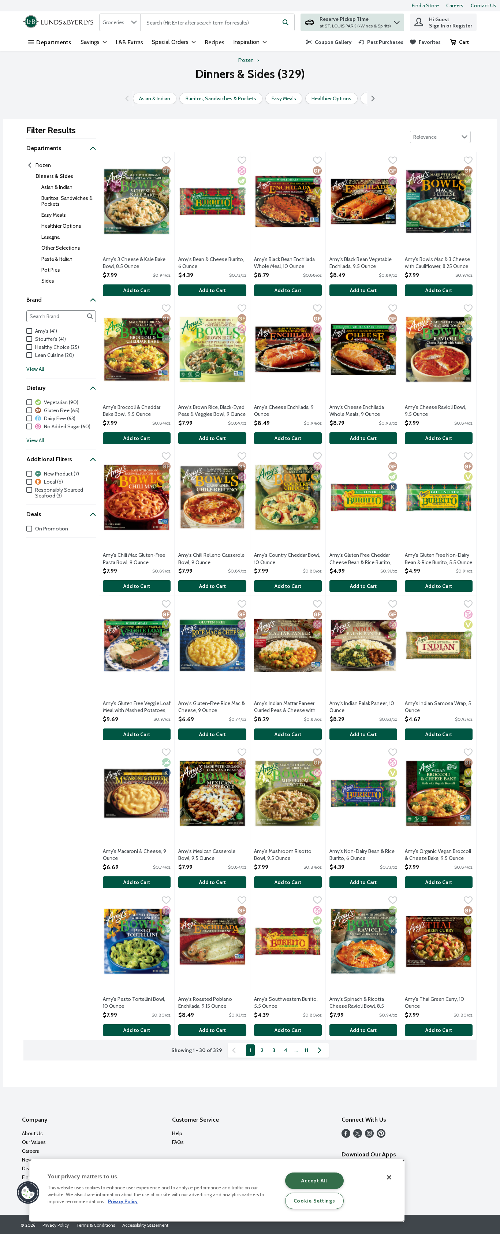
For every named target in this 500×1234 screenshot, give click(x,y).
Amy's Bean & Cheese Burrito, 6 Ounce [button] (211, 263)
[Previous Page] (235, 1050)
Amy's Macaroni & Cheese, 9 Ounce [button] (134, 855)
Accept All (314, 1180)
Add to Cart (136, 290)
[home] (59, 22)
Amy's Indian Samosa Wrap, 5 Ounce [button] (438, 707)
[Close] (389, 1177)
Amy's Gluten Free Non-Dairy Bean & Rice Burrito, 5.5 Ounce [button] (438, 559)
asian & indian (56, 187)
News (28, 1159)
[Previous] (128, 98)
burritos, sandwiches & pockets (67, 201)
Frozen (246, 60)
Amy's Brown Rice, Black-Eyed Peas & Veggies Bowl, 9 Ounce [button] (212, 411)
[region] (216, 1190)
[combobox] (119, 22)
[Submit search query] (285, 22)
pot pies (50, 269)
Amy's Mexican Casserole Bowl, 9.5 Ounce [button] (207, 855)
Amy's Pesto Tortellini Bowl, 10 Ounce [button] (134, 1003)
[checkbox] (166, 161)
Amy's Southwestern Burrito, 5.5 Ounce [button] (286, 1003)
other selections (60, 248)
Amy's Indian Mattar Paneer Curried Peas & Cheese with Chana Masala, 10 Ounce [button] (285, 707)
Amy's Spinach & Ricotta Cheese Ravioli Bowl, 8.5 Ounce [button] (358, 1003)
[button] (397, 21)
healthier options (61, 226)
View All (35, 369)
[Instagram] (369, 1135)
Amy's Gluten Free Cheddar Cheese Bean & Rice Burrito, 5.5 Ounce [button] (360, 559)
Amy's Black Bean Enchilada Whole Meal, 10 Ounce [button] (284, 263)
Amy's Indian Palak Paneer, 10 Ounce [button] (361, 707)
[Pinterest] (381, 1135)
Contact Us (483, 5)
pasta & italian (56, 259)
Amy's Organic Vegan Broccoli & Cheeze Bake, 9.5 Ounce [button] (438, 855)
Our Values (34, 1142)
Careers (454, 5)
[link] (329, 42)
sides (47, 280)
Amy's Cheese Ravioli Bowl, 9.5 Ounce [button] (435, 411)
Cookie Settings (314, 1200)
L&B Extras (129, 42)
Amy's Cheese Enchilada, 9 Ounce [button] (284, 411)
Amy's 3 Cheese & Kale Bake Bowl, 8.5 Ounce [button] (134, 263)
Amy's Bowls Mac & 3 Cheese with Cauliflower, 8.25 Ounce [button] (437, 263)
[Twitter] (357, 1135)
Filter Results (51, 130)
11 (306, 1050)
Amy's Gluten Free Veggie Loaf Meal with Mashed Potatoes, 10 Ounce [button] (137, 707)
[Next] (371, 98)
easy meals (53, 215)
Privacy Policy (55, 1225)
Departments (53, 42)
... (296, 1050)
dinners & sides (54, 176)
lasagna (50, 237)
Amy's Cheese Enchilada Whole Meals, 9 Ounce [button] (358, 411)
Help (177, 1133)
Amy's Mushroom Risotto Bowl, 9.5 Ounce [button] (283, 855)
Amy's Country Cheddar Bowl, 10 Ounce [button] (287, 559)
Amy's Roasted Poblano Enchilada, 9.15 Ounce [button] (207, 1003)
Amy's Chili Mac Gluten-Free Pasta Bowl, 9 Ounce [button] (134, 559)
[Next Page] (321, 1050)
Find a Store (425, 5)
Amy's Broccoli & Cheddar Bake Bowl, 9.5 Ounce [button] (132, 411)
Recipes (214, 42)
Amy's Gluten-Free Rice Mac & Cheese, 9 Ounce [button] (211, 707)
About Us (32, 1133)
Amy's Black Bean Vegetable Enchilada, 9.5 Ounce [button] (360, 263)
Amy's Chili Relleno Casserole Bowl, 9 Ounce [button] (211, 559)
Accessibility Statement (145, 1225)
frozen (43, 165)
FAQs (178, 1142)
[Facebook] (346, 1135)
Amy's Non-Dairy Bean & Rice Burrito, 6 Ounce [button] (362, 855)
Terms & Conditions (95, 1225)
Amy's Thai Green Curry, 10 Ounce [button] (434, 1003)
